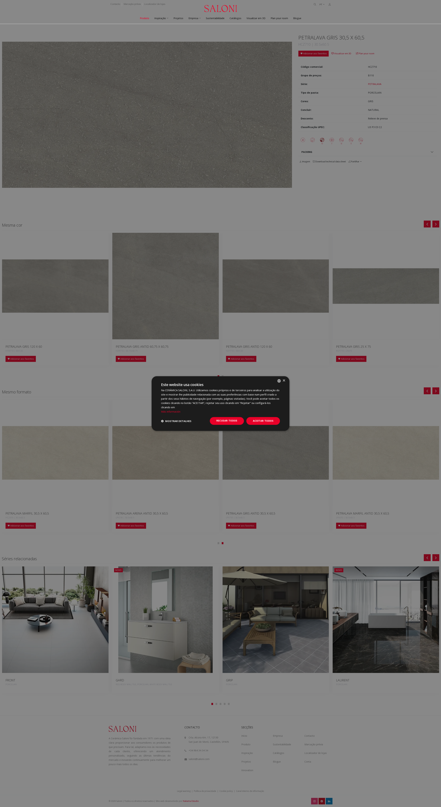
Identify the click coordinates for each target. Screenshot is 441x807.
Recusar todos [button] (226, 420)
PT (321, 4)
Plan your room (279, 18)
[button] (176, 421)
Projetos (178, 18)
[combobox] (279, 381)
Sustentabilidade (215, 18)
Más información (170, 411)
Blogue (297, 18)
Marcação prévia (132, 4)
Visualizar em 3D (256, 18)
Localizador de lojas (154, 4)
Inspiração (160, 18)
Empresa (193, 18)
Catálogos (235, 18)
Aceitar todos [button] (263, 421)
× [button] (284, 380)
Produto (144, 18)
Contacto (115, 4)
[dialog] (220, 403)
